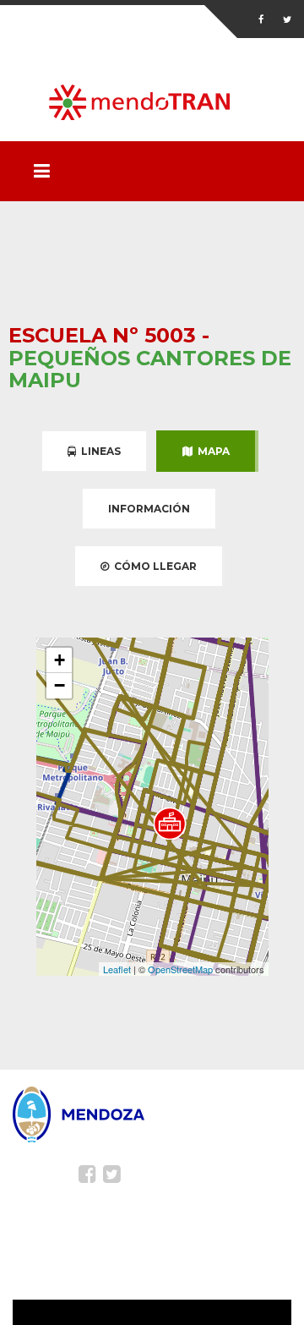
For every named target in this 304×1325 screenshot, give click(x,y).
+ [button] (59, 660)
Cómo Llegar (153, 566)
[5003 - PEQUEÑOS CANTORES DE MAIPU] (170, 823)
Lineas (98, 451)
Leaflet (117, 969)
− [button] (59, 685)
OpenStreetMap (180, 969)
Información (149, 508)
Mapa (211, 451)
